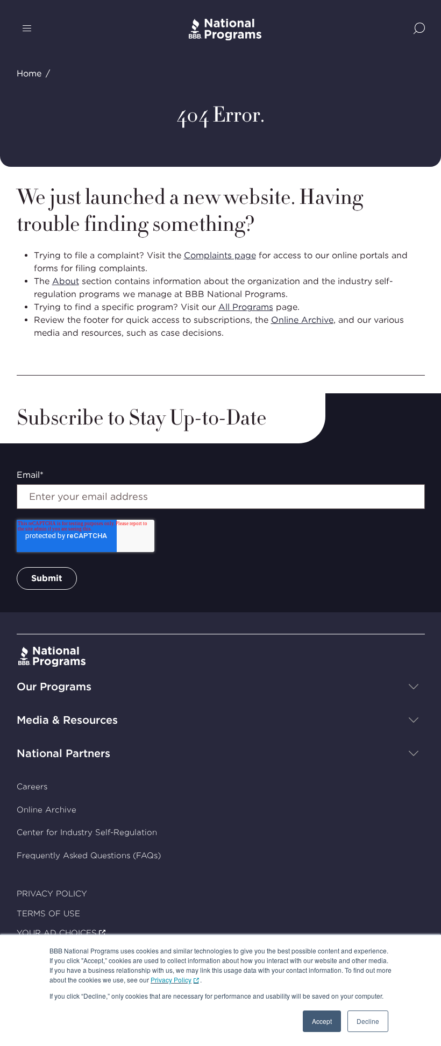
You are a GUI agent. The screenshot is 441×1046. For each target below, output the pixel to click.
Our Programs (54, 686)
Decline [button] (368, 1021)
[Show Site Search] (419, 29)
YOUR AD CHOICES (57, 933)
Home (29, 73)
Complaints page (220, 255)
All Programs (245, 307)
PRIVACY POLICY (52, 894)
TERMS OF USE (48, 913)
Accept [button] (322, 1021)
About (65, 281)
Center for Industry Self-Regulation (87, 832)
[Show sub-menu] (413, 686)
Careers (32, 786)
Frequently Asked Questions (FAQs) (89, 855)
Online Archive (302, 320)
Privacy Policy (171, 979)
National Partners (63, 753)
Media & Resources (67, 719)
